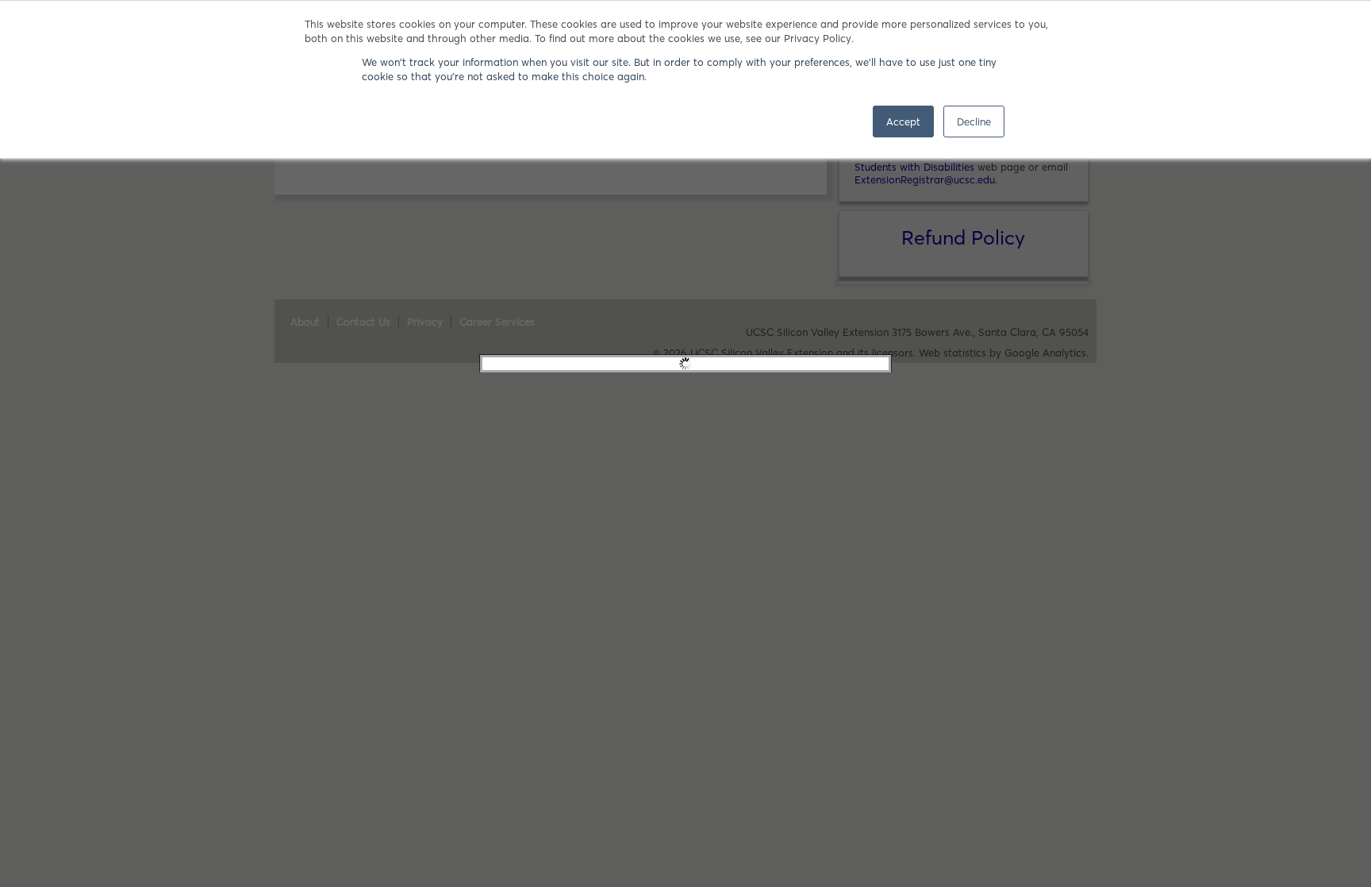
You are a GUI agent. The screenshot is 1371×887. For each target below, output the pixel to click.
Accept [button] (903, 121)
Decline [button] (974, 121)
